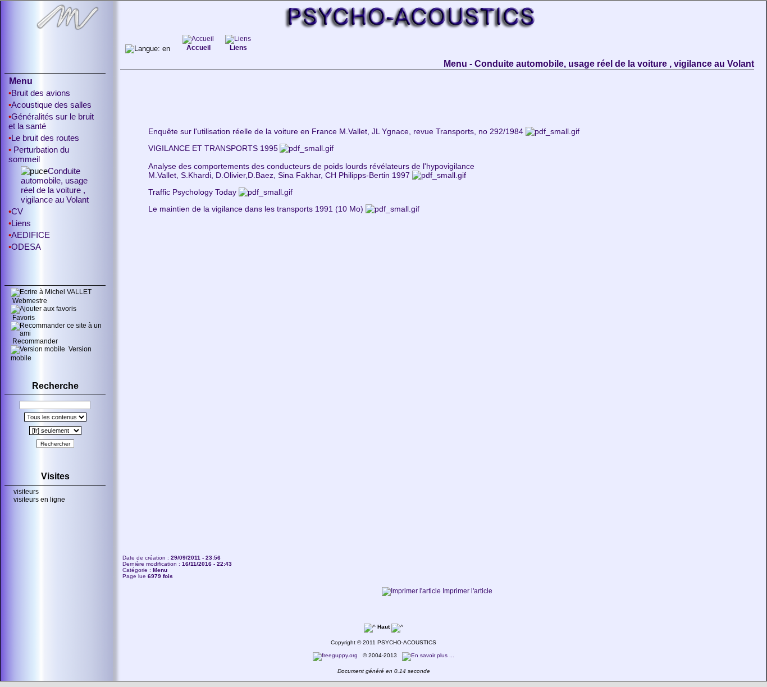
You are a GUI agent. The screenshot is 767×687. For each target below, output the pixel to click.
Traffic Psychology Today (192, 191)
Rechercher (55, 444)
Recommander (34, 341)
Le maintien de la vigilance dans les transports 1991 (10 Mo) (255, 208)
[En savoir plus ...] (429, 655)
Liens (21, 223)
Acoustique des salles (51, 104)
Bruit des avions (40, 93)
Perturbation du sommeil (38, 154)
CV (17, 211)
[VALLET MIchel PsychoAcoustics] (383, 31)
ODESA (26, 246)
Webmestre (29, 301)
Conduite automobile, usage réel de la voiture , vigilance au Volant (55, 185)
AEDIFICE (30, 235)
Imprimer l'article (466, 591)
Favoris (23, 318)
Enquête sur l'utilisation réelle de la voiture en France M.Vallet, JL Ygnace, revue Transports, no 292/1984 (335, 131)
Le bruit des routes (45, 138)
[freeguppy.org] (336, 655)
